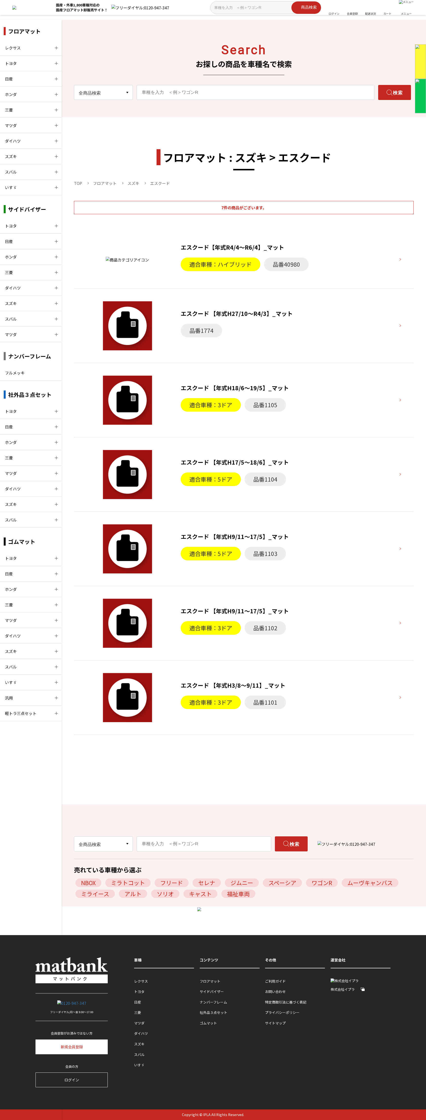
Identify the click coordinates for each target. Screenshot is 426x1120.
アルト (133, 894)
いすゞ (11, 187)
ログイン (71, 1079)
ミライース (95, 894)
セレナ (206, 882)
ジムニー (242, 882)
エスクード (160, 183)
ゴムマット (208, 1023)
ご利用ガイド (275, 981)
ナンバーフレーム (213, 1002)
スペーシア (282, 882)
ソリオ (165, 894)
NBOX (88, 882)
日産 (9, 79)
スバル (11, 172)
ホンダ (11, 94)
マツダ (11, 125)
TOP (78, 183)
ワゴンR (322, 882)
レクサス (13, 48)
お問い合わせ (275, 991)
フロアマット (105, 183)
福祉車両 (238, 894)
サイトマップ (275, 1023)
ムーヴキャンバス (370, 882)
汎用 (9, 698)
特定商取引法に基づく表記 (285, 1002)
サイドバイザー (212, 991)
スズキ (11, 156)
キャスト (200, 894)
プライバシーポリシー (282, 1012)
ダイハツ (13, 141)
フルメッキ (15, 373)
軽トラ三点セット (20, 713)
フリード (171, 882)
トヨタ (11, 63)
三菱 (9, 110)
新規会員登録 (72, 1046)
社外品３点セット (213, 1012)
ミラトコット (128, 882)
